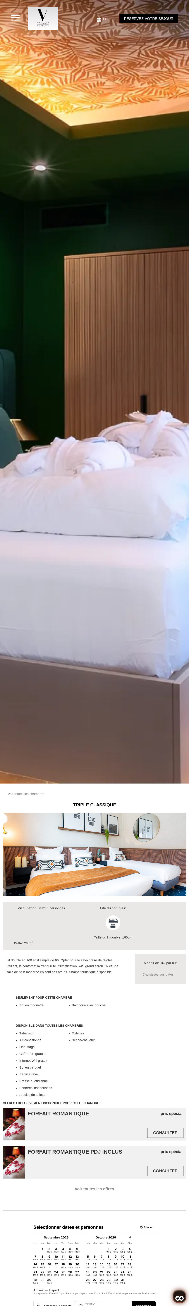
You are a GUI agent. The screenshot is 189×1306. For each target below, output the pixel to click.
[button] (6, 854)
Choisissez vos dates (158, 974)
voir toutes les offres (94, 1189)
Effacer (148, 1227)
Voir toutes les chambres (26, 794)
